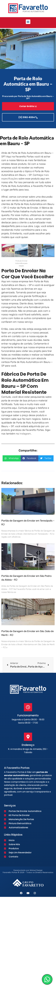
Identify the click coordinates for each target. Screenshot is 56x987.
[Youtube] (28, 893)
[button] (28, 21)
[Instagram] (34, 893)
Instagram (25, 433)
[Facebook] (21, 893)
